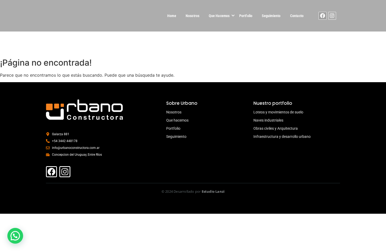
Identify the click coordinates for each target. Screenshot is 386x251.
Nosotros (193, 16)
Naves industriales (268, 120)
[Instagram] (332, 16)
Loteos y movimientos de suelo (278, 112)
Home (171, 16)
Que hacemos (177, 120)
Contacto (297, 16)
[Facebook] (322, 16)
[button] (15, 236)
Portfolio (246, 16)
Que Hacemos (219, 16)
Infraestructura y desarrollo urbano (282, 136)
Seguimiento (271, 16)
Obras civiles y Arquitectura (275, 128)
